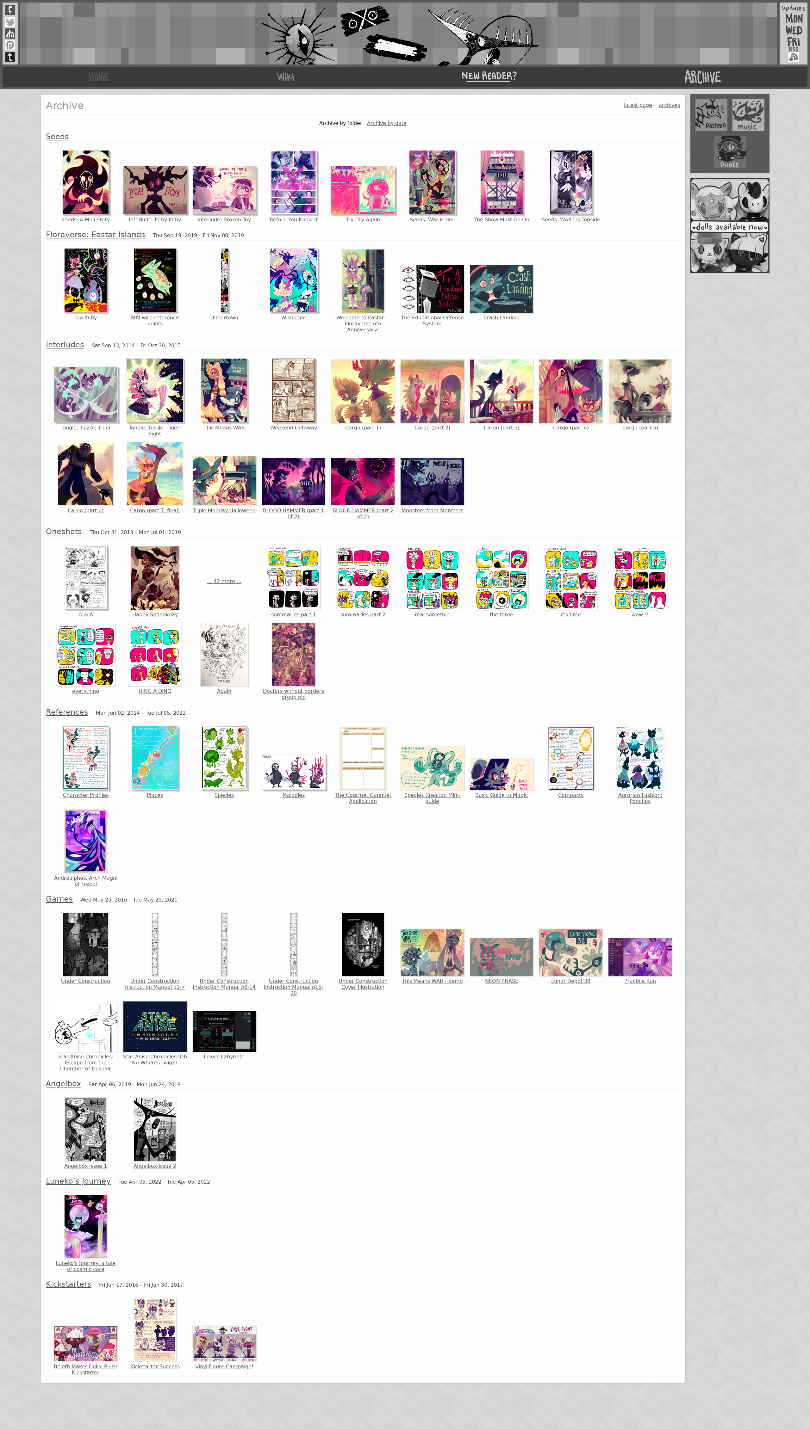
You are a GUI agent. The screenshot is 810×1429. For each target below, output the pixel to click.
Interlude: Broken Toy (224, 220)
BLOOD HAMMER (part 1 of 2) (293, 514)
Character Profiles (86, 795)
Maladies (294, 795)
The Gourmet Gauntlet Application (363, 798)
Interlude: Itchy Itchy (155, 220)
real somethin (432, 615)
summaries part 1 (293, 615)
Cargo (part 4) (571, 428)
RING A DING (155, 691)
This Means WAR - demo (432, 981)
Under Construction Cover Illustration (363, 984)
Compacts (570, 795)
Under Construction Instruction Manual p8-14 (224, 984)
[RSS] (793, 57)
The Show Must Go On (501, 220)
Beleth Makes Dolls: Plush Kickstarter (85, 1370)
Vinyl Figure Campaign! (224, 1367)
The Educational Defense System (432, 321)
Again (224, 691)
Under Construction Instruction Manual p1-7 (155, 984)
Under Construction (85, 981)
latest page (638, 105)
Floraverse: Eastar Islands (95, 234)
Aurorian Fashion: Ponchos (640, 798)
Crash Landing (501, 318)
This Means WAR (224, 428)
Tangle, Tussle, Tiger (85, 428)
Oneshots (64, 531)
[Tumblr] (10, 57)
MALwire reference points (155, 321)
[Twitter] (10, 22)
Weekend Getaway (293, 428)
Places (155, 795)
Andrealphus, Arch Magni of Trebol (85, 881)
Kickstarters (68, 1284)
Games (59, 899)
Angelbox (63, 1083)
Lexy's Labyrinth (224, 1057)
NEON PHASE (501, 981)
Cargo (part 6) (85, 511)
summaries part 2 (362, 615)
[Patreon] (10, 45)
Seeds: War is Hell (432, 220)
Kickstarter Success (155, 1367)
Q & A (85, 615)
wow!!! (640, 615)
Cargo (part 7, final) (155, 511)
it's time (571, 615)
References (67, 712)
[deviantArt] (10, 33)
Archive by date (387, 123)
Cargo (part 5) (640, 428)
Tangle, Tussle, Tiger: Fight (155, 431)
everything (85, 691)
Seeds (57, 136)
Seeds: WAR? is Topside (571, 220)
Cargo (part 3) (502, 428)
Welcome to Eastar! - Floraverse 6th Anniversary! (362, 324)
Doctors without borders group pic (293, 694)
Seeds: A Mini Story (85, 220)
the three (501, 615)
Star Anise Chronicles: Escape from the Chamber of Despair (85, 1063)
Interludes (65, 344)
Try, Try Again (363, 220)
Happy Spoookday (155, 615)
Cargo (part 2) (432, 428)
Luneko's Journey (78, 1181)
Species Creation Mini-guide (432, 798)
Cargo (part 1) (363, 428)
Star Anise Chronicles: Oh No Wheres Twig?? (155, 1060)
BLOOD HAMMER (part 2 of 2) (363, 514)
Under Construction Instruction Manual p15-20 (293, 987)
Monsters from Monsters (432, 511)
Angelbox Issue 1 (85, 1166)
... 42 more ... (224, 581)
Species (224, 795)
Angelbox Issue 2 (155, 1166)
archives (669, 105)
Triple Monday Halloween (224, 511)
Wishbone (293, 318)
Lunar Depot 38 (570, 981)
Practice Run (640, 981)
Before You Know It (294, 220)
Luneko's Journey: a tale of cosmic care (85, 1266)
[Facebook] (10, 10)
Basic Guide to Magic (501, 795)
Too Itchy (85, 318)
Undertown (224, 318)
